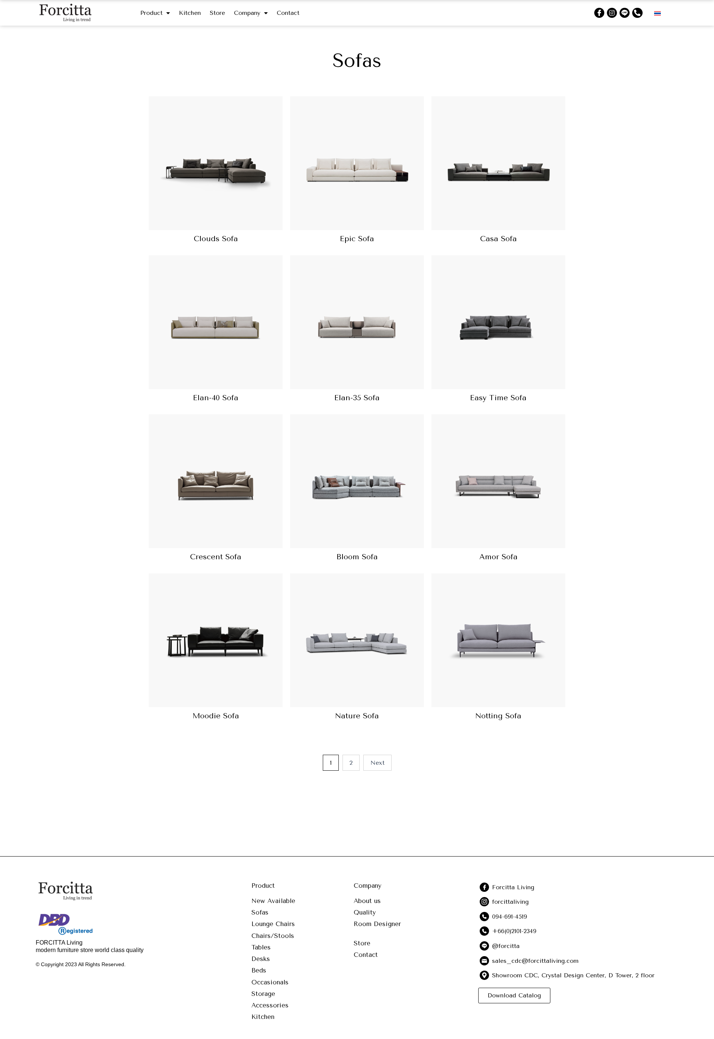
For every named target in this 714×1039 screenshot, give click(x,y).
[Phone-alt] (637, 13)
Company (247, 12)
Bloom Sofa (357, 557)
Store (217, 12)
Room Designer (377, 924)
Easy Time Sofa (498, 398)
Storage (263, 993)
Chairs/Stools (272, 935)
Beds (258, 970)
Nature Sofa (357, 716)
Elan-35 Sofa (357, 398)
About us (367, 900)
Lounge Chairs (273, 924)
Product (151, 12)
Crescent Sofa (215, 557)
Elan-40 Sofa (215, 398)
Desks (260, 958)
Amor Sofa (498, 557)
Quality (365, 912)
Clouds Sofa (216, 238)
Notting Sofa (498, 716)
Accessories (270, 1005)
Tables (261, 947)
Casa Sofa (498, 238)
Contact (288, 12)
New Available (273, 900)
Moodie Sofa (216, 716)
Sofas (259, 912)
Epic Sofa (357, 238)
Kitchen (190, 12)
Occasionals (270, 982)
